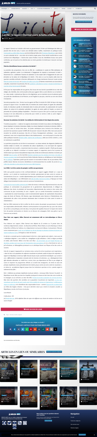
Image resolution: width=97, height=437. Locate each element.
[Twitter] (9, 423)
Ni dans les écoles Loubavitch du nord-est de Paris (47, 277)
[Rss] (20, 423)
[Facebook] (4, 423)
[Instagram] (25, 423)
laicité (15, 314)
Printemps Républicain (48, 53)
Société (24, 8)
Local (56, 8)
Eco (32, 8)
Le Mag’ (70, 8)
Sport (63, 8)
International (15, 8)
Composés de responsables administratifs (16, 184)
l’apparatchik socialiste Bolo (54, 284)
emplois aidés (23, 137)
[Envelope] (14, 427)
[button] (95, 8)
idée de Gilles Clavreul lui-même (40, 179)
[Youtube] (14, 423)
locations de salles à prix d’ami (30, 81)
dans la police (13, 155)
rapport (20, 314)
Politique (4, 8)
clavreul (12, 314)
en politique (9, 159)
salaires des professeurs (35, 137)
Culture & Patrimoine (43, 8)
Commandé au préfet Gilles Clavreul (14, 53)
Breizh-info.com (10, 298)
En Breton (79, 8)
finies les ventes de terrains (11, 81)
